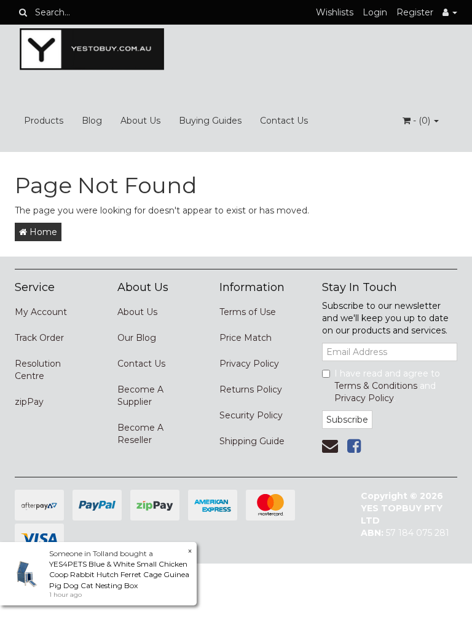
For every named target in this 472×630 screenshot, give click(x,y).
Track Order (39, 337)
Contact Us (284, 120)
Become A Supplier (140, 395)
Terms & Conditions (375, 385)
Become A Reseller (140, 433)
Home (42, 231)
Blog (92, 120)
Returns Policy (250, 389)
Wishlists (334, 12)
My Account (41, 311)
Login (375, 12)
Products (43, 120)
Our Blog (136, 337)
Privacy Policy (249, 363)
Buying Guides (210, 120)
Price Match (245, 337)
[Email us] (330, 446)
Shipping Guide (252, 441)
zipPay (29, 401)
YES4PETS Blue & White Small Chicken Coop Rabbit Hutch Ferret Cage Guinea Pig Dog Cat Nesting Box (119, 574)
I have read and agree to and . (387, 386)
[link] (354, 446)
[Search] (23, 12)
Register (414, 12)
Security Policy (251, 415)
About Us (140, 120)
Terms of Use (247, 311)
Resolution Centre (38, 369)
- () (422, 120)
